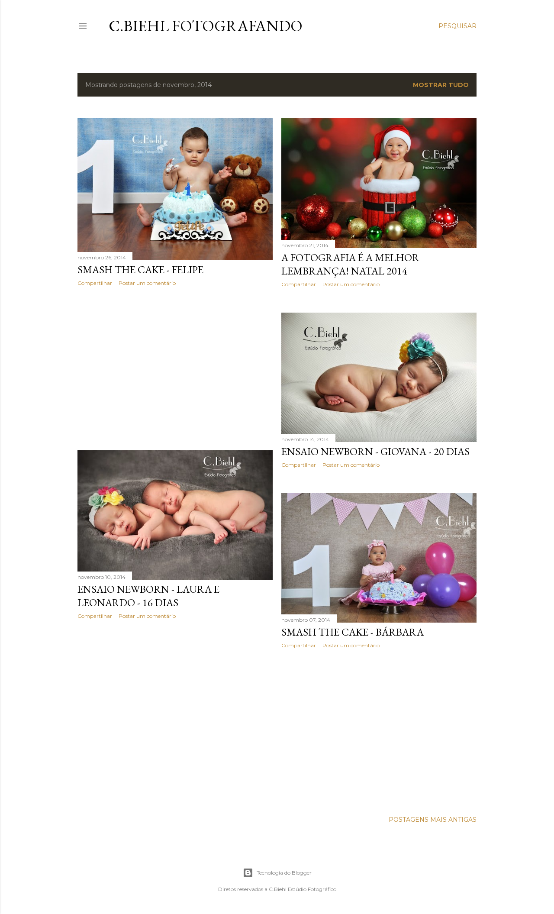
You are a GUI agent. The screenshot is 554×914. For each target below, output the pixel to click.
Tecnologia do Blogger (284, 872)
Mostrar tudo (441, 85)
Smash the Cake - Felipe (140, 269)
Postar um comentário (147, 283)
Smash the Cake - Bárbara (352, 632)
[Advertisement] (175, 368)
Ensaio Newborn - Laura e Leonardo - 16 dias (148, 595)
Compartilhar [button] (94, 283)
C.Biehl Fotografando (206, 26)
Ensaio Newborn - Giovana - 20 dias (375, 451)
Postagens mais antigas (433, 820)
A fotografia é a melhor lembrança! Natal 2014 (350, 264)
